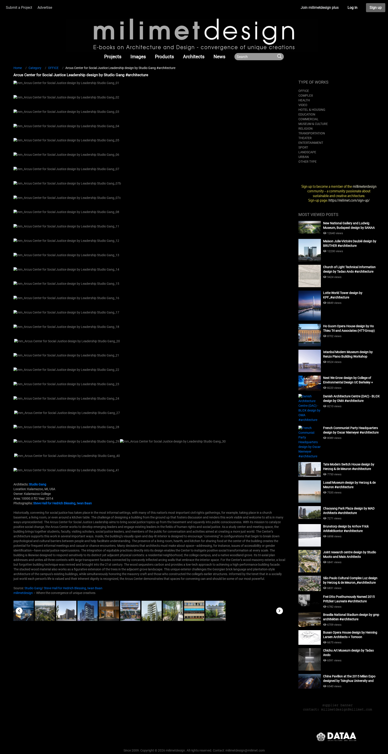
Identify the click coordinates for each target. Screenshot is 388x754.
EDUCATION (306, 114)
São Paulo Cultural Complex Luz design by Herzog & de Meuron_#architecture (350, 580)
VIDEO (302, 105)
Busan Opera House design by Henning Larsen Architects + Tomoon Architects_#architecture (350, 635)
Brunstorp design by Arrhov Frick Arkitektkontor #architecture (346, 529)
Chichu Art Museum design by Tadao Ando (348, 653)
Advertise (44, 7)
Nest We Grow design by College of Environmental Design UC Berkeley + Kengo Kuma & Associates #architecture (351, 380)
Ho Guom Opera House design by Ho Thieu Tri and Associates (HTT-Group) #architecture (349, 328)
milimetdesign (23, 593)
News (219, 56)
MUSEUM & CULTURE (313, 124)
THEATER (305, 138)
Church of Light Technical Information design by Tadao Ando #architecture (349, 269)
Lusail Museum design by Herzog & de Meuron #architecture (349, 485)
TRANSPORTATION (311, 133)
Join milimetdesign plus (320, 7)
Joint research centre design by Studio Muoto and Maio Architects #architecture (349, 554)
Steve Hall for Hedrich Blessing (54, 503)
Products (164, 56)
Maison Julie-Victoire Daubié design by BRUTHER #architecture (349, 243)
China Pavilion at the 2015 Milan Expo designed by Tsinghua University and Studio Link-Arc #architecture (349, 678)
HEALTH (304, 100)
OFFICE (303, 91)
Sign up (376, 7)
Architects (194, 56)
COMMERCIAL (308, 119)
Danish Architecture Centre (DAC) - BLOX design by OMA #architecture (351, 398)
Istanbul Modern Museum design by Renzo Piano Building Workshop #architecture (348, 354)
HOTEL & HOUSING (311, 109)
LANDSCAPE (307, 152)
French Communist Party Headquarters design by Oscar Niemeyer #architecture (351, 430)
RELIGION (305, 128)
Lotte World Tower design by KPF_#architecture (342, 295)
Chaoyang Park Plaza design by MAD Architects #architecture (349, 511)
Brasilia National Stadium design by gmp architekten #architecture (351, 617)
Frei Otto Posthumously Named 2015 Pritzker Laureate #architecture (349, 599)
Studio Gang (37, 484)
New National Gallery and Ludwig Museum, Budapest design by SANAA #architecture (349, 225)
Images (138, 56)
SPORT (303, 147)
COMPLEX (305, 95)
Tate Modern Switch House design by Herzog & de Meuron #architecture (348, 467)
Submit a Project (19, 7)
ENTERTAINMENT (310, 143)
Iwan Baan (84, 503)
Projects (112, 56)
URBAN (303, 157)
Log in (352, 7)
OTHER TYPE (307, 161)
